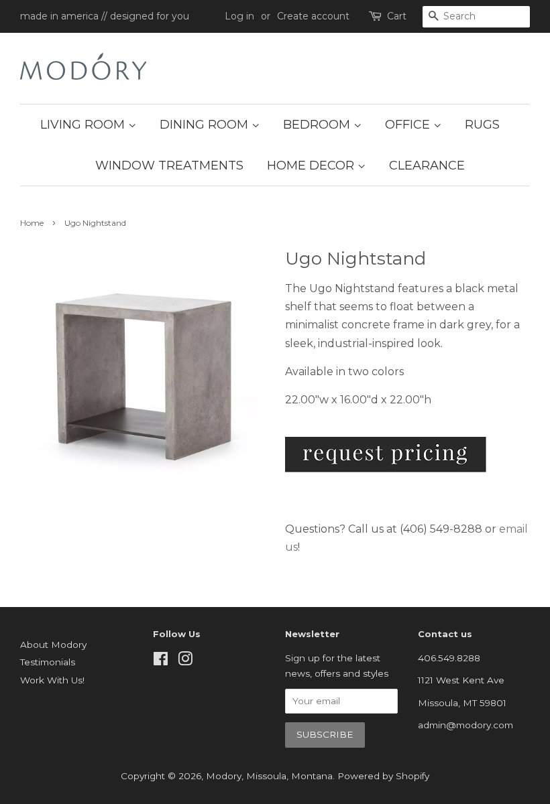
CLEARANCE (427, 165)
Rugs (482, 124)
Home (32, 223)
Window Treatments (169, 165)
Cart (396, 16)
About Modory (53, 644)
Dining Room (206, 124)
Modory (223, 775)
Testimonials (47, 662)
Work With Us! (52, 680)
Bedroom (318, 124)
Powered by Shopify (383, 775)
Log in (239, 16)
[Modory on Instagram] (185, 661)
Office (409, 124)
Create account (313, 16)
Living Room (84, 124)
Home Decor (312, 165)
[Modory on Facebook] (160, 661)
